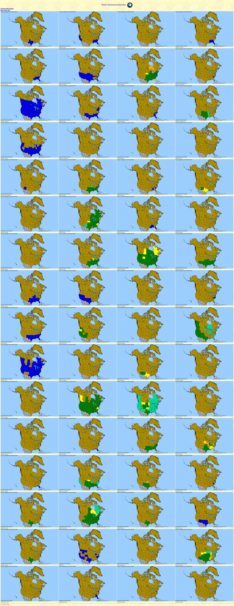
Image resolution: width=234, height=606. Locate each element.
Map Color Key (5, 10)
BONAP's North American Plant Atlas (114, 4)
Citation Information (7, 8)
